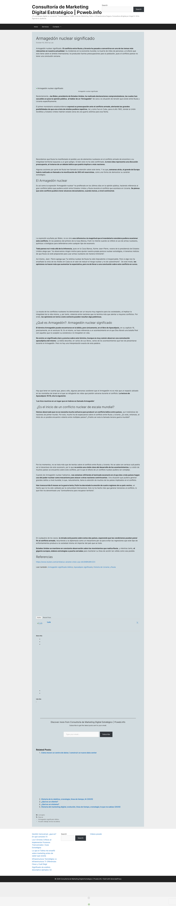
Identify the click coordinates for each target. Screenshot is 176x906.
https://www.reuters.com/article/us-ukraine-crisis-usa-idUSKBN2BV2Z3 (65, 562)
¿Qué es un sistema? (50, 804)
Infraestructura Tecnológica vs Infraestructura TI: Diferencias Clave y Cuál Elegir (44, 861)
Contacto (56, 27)
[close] (89, 898)
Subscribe (106, 734)
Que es (40, 817)
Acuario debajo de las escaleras (49, 821)
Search (105, 5)
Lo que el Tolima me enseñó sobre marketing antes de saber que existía (43, 853)
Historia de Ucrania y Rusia (105, 567)
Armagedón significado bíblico (60, 567)
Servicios (45, 27)
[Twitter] (137, 622)
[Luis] (39, 624)
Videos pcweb (96, 834)
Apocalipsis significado (83, 567)
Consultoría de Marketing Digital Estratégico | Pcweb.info (67, 9)
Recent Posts (47, 617)
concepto (41, 815)
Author (39, 617)
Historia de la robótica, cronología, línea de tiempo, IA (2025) (67, 799)
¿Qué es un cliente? (49, 802)
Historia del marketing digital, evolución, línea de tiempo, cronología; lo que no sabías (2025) (80, 807)
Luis (49, 622)
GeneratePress (116, 879)
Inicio (36, 27)
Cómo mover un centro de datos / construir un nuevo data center (69, 753)
